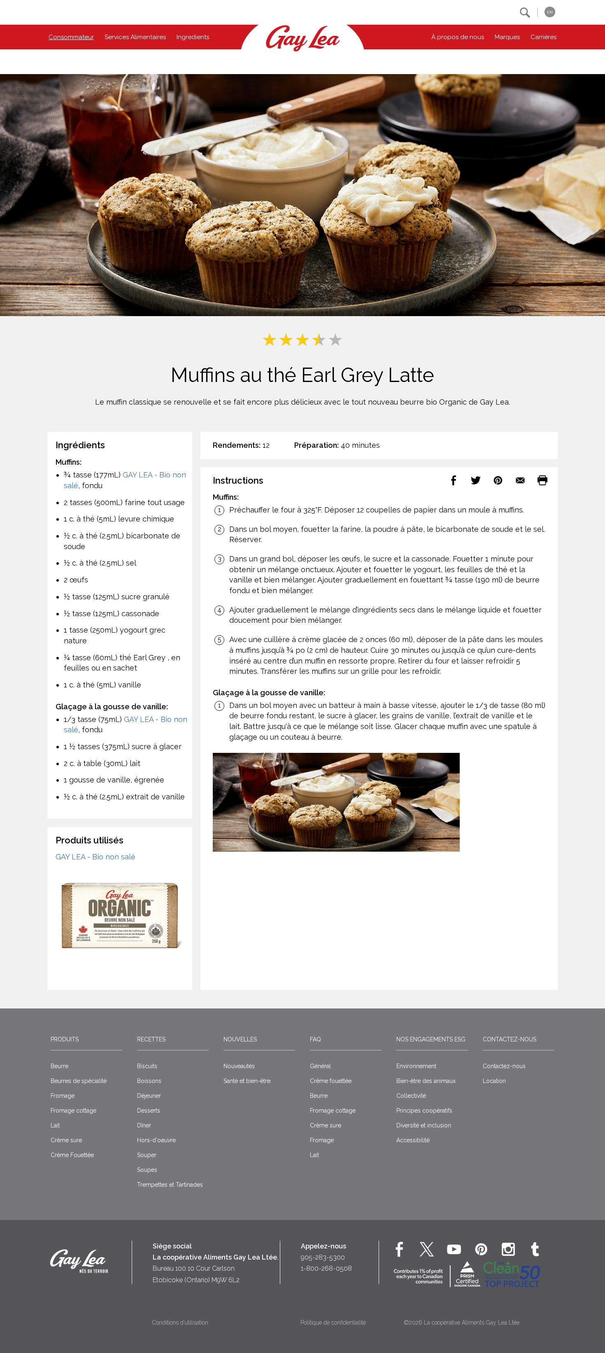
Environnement (416, 1066)
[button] (525, 12)
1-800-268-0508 (326, 1268)
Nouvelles (240, 1039)
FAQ (315, 1039)
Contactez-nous (509, 1039)
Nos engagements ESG (430, 1039)
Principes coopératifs (424, 1110)
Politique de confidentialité (333, 1322)
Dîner (144, 1125)
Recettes (151, 1039)
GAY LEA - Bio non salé (95, 856)
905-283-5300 (323, 1257)
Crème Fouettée (72, 1155)
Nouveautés (239, 1066)
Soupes (147, 1170)
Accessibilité (413, 1140)
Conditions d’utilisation (180, 1322)
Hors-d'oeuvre (156, 1140)
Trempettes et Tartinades (170, 1184)
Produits (65, 1039)
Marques (507, 37)
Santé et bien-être (246, 1081)
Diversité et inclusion (423, 1125)
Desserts (148, 1110)
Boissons (149, 1081)
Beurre (59, 1066)
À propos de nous (457, 37)
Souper (146, 1155)
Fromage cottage (73, 1110)
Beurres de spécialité (79, 1081)
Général (320, 1066)
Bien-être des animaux (426, 1081)
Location (494, 1081)
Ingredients (193, 37)
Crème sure (66, 1140)
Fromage (62, 1095)
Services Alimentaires (135, 37)
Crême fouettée (330, 1081)
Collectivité (411, 1095)
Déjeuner (149, 1095)
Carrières (543, 37)
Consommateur (71, 37)
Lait (55, 1125)
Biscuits (147, 1066)
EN (550, 12)
